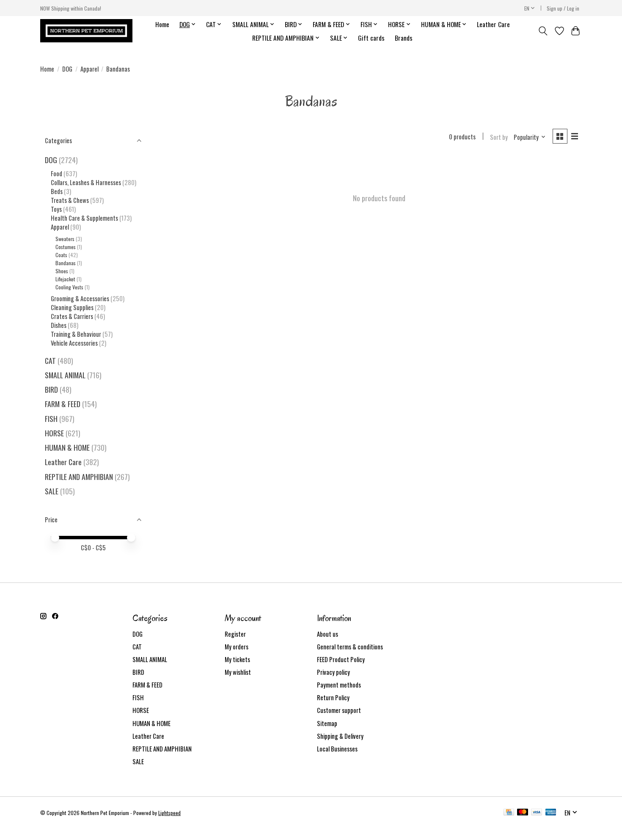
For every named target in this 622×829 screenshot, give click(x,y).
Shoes (61, 271)
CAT (50, 360)
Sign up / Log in (563, 8)
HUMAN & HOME (67, 447)
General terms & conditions (350, 646)
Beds (57, 191)
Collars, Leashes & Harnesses (86, 182)
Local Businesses (337, 748)
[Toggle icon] (543, 31)
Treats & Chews (70, 200)
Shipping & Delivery (340, 736)
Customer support (339, 710)
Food (56, 173)
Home (162, 24)
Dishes (58, 325)
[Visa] (536, 813)
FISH (51, 418)
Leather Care (493, 24)
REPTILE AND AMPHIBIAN (79, 476)
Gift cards (371, 37)
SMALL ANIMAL (65, 374)
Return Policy (333, 697)
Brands (404, 37)
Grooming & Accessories (80, 298)
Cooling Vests (69, 287)
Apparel (89, 68)
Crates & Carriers (72, 316)
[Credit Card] (509, 813)
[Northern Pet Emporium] (86, 30)
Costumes (65, 247)
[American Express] (550, 813)
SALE (51, 490)
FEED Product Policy (341, 659)
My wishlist (238, 672)
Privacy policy (333, 672)
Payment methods (339, 684)
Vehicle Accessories (74, 342)
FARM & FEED (62, 403)
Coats (61, 255)
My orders (236, 646)
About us (327, 633)
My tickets (237, 659)
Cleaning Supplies (72, 307)
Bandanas (65, 263)
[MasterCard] (522, 813)
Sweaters (64, 239)
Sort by (499, 137)
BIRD (51, 389)
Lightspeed (169, 813)
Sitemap (327, 723)
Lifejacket (65, 279)
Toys (56, 209)
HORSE (54, 432)
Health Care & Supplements (84, 217)
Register (235, 633)
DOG (67, 68)
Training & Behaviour (76, 334)
